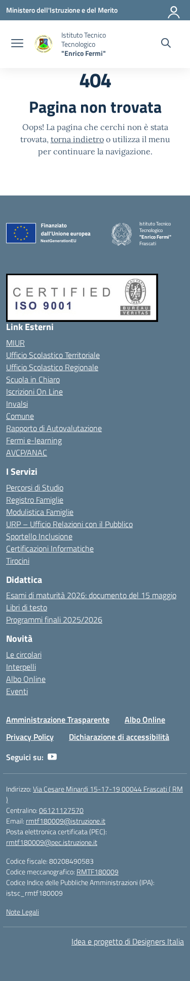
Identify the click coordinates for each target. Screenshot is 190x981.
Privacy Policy (30, 737)
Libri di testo (26, 607)
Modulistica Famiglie (39, 512)
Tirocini (17, 560)
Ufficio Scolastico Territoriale (53, 355)
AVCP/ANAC (26, 452)
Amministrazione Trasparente (57, 719)
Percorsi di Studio (34, 487)
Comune (20, 416)
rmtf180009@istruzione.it (65, 820)
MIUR (15, 343)
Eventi (17, 691)
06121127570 (61, 810)
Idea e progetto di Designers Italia (127, 941)
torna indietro (77, 139)
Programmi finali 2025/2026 (54, 619)
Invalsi (17, 404)
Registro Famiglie (34, 500)
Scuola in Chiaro (33, 379)
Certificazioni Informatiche (50, 548)
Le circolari (24, 654)
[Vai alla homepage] (43, 44)
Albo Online (26, 679)
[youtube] (52, 757)
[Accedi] (174, 10)
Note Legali (22, 911)
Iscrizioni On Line (34, 391)
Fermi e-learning (34, 440)
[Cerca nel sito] (166, 44)
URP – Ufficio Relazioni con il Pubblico (69, 524)
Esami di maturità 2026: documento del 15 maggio (91, 595)
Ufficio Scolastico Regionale (52, 367)
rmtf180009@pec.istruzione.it (51, 842)
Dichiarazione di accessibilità (119, 737)
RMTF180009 (98, 871)
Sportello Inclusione (39, 536)
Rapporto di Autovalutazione (54, 428)
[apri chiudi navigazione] (17, 44)
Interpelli (21, 667)
